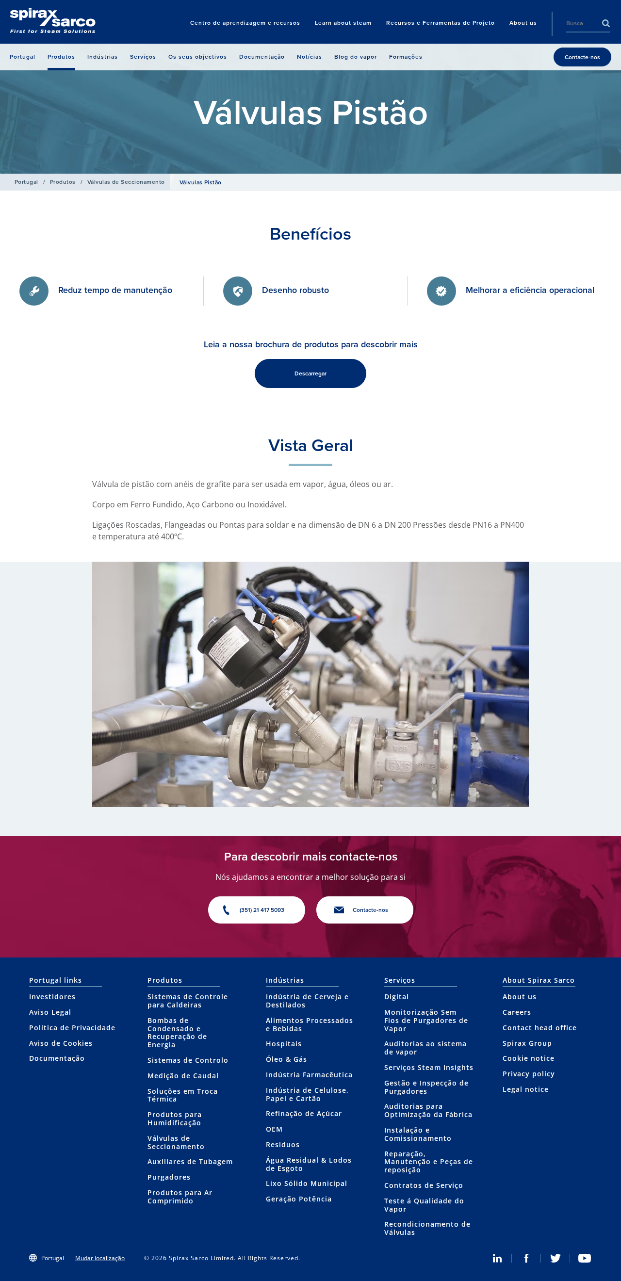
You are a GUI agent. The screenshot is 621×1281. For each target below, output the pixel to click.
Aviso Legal (50, 1012)
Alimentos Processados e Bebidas (309, 1024)
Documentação (57, 1058)
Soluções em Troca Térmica (182, 1095)
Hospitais (284, 1043)
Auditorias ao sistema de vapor (425, 1047)
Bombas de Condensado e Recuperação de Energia (177, 1032)
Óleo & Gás (286, 1059)
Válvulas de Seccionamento (126, 182)
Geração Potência (299, 1198)
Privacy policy (529, 1073)
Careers (517, 1012)
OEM (274, 1129)
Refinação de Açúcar (304, 1113)
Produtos (63, 182)
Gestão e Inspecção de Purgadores (426, 1087)
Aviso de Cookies (61, 1043)
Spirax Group (527, 1043)
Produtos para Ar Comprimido (179, 1196)
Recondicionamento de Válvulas (427, 1228)
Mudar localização (100, 1258)
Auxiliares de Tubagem (190, 1161)
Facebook (526, 1258)
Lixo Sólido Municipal (306, 1183)
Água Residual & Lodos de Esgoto (309, 1164)
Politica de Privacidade (72, 1027)
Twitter (555, 1258)
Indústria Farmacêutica (309, 1074)
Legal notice (526, 1089)
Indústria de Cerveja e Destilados (307, 1000)
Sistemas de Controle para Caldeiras (187, 1000)
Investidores (52, 996)
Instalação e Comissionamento (418, 1134)
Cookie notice (529, 1058)
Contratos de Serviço (423, 1185)
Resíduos (283, 1144)
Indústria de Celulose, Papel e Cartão (307, 1094)
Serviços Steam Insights (429, 1067)
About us (520, 996)
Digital (396, 996)
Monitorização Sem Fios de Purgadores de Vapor (426, 1020)
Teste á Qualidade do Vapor (424, 1205)
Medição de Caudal (183, 1075)
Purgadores (169, 1177)
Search (606, 23)
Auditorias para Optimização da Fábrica (428, 1110)
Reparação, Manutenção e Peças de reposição (428, 1162)
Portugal (26, 182)
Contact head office (540, 1027)
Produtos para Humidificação (174, 1118)
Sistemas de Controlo (188, 1060)
